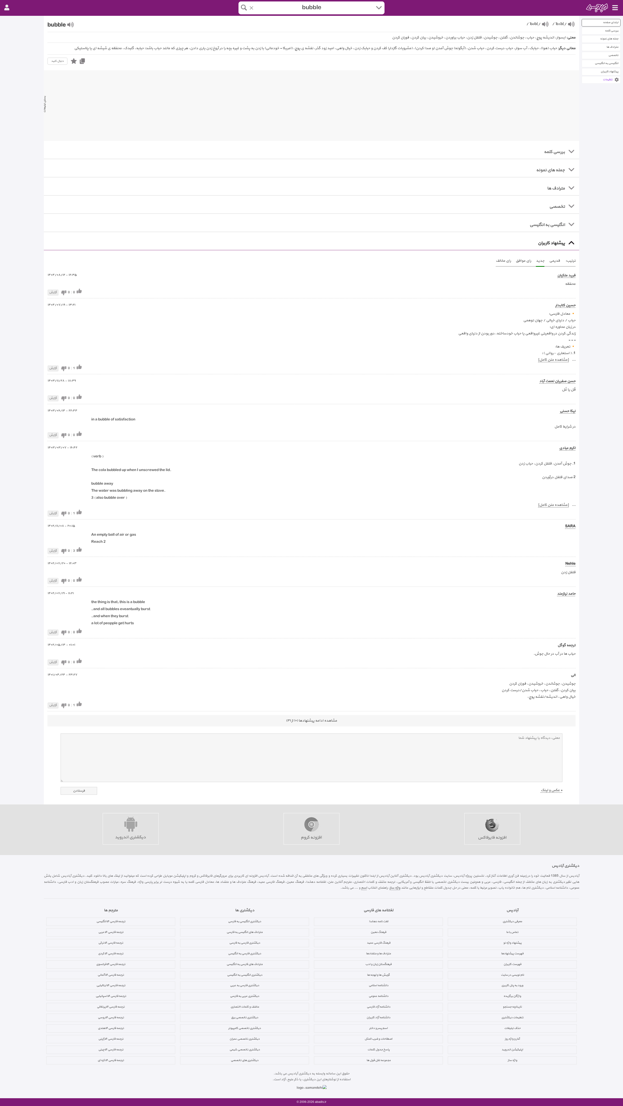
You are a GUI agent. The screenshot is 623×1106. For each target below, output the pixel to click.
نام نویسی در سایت (512, 975)
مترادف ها (612, 47)
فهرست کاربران (512, 964)
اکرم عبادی (567, 448)
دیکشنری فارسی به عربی (244, 985)
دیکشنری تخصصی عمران (244, 1039)
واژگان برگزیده (512, 996)
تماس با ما (512, 932)
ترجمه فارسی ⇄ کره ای (111, 1060)
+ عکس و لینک (551, 790)
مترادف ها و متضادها (378, 953)
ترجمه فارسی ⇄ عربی (110, 932)
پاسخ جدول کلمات (378, 1049)
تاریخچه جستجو (512, 1007)
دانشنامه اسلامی (378, 985)
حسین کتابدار (565, 305)
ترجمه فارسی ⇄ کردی (110, 953)
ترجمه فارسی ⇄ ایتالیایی (110, 985)
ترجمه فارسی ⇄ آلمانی (111, 975)
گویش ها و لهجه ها (378, 975)
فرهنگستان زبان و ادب (378, 964)
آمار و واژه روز (512, 1039)
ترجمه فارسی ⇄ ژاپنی (110, 1039)
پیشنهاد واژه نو (512, 943)
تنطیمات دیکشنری (512, 1017)
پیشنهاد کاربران (609, 72)
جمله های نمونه (609, 39)
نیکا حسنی (568, 411)
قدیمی (554, 261)
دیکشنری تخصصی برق (244, 1017)
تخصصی (613, 55)
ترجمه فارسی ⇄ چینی (110, 1049)
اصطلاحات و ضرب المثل (378, 1039)
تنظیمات (608, 80)
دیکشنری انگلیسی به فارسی (244, 921)
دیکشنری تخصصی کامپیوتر (244, 1028)
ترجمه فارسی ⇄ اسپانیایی (111, 996)
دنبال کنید (57, 61)
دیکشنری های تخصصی (244, 1060)
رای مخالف (503, 261)
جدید (540, 261)
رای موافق (523, 261)
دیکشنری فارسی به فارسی (244, 943)
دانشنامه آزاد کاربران (378, 1017)
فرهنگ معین (378, 932)
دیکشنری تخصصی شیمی (244, 1049)
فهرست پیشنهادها (512, 953)
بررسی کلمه (611, 31)
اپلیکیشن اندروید (512, 1049)
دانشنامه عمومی (378, 996)
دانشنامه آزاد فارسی (378, 1007)
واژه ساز (395, 887)
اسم (364, 887)
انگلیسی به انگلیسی (606, 63)
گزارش (53, 292)
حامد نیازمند (566, 594)
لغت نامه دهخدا (378, 921)
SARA (570, 526)
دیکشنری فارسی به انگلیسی (244, 953)
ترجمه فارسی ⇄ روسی (111, 1017)
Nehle (570, 564)
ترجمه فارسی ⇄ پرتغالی (111, 1007)
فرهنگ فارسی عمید (378, 943)
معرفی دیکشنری (512, 921)
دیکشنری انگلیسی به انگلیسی (244, 975)
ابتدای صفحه (610, 22)
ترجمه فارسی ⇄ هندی (111, 1028)
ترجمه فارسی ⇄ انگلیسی (110, 921)
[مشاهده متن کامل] (553, 360)
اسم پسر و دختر (378, 1028)
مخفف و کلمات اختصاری (244, 1007)
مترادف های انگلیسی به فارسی (245, 932)
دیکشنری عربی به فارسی (244, 996)
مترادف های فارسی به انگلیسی (245, 964)
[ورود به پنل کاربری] (7, 8)
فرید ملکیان (566, 275)
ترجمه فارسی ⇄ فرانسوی (110, 964)
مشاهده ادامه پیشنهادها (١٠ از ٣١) (311, 720)
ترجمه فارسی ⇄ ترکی (110, 943)
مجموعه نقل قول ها (378, 1060)
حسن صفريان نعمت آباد (557, 381)
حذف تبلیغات (512, 1028)
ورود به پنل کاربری (512, 985)
